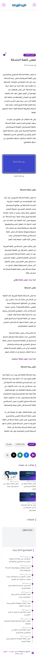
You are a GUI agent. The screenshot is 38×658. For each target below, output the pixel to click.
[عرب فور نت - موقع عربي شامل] (19, 4)
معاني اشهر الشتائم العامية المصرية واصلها (17, 622)
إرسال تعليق (27, 530)
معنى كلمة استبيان (20, 359)
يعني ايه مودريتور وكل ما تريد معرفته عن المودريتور (28, 507)
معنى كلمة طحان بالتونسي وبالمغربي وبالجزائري (21, 631)
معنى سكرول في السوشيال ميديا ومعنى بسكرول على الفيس (19, 578)
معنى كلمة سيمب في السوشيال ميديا (10, 485)
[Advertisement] (19, 33)
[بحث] (3, 5)
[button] (26, 455)
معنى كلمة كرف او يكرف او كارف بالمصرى (19, 614)
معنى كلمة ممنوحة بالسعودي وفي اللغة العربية (18, 640)
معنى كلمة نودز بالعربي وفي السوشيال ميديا (21, 596)
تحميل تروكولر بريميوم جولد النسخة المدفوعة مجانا (18, 569)
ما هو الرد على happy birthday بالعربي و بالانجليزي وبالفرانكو (20, 560)
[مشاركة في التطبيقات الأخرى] (7, 455)
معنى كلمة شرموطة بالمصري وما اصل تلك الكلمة (19, 605)
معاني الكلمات (29, 55)
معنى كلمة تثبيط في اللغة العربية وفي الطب (28, 486)
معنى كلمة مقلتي (21, 280)
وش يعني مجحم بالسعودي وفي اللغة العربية (19, 587)
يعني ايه (8, 444)
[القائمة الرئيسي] (34, 5)
